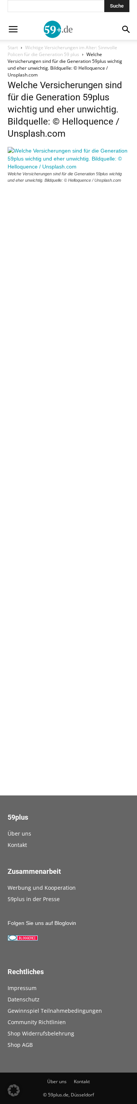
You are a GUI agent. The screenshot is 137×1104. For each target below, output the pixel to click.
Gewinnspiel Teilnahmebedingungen (55, 1010)
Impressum (22, 988)
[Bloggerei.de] (23, 939)
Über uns (19, 833)
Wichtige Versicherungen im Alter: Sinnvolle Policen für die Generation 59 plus (62, 51)
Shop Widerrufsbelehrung (41, 1033)
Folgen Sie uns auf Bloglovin (42, 923)
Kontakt (17, 844)
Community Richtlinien (37, 1022)
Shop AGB (20, 1044)
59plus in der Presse (34, 899)
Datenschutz (24, 999)
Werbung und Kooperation (42, 887)
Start (13, 47)
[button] (13, 1090)
